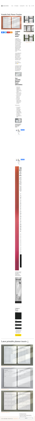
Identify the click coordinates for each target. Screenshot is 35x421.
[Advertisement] (18, 147)
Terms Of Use (15, 418)
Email (16, 323)
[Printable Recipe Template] (17, 378)
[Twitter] (5, 32)
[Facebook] (2, 32)
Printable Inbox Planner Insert (5, 412)
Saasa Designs (5, 418)
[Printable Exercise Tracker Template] (17, 355)
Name (16, 320)
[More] (11, 32)
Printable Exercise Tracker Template (6, 366)
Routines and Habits (29, 42)
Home (12, 5)
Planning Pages (29, 23)
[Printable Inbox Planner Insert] (17, 401)
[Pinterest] (8, 32)
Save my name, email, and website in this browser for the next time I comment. (18, 331)
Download (22, 159)
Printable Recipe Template (5, 389)
